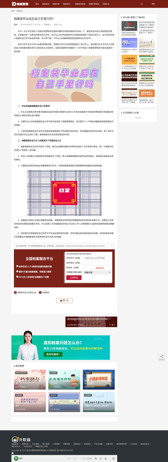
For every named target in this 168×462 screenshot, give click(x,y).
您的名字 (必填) (73, 258)
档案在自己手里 (21, 373)
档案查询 (45, 4)
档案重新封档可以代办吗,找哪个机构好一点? (146, 50)
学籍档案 (66, 444)
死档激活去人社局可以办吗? (129, 50)
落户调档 (45, 444)
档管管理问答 (121, 444)
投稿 (153, 4)
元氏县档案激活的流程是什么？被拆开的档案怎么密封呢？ (146, 31)
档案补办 (106, 4)
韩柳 (15, 24)
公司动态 (133, 444)
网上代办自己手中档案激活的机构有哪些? (129, 84)
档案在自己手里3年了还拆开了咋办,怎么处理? (146, 67)
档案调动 (76, 444)
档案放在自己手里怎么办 (26, 292)
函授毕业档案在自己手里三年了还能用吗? (129, 101)
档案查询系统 (80, 4)
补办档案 (35, 444)
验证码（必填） (85, 267)
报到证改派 (145, 444)
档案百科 (109, 444)
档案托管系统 (94, 4)
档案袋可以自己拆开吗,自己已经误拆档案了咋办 (146, 84)
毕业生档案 (98, 444)
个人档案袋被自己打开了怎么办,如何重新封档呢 (129, 67)
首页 (37, 4)
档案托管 (56, 4)
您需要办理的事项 (74, 272)
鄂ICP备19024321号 (65, 450)
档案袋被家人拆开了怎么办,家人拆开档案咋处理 (146, 101)
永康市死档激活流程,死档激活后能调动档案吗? (129, 34)
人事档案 (56, 444)
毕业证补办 (27, 446)
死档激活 (47, 24)
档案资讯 (66, 4)
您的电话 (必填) (73, 262)
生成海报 (88, 458)
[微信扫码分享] (96, 458)
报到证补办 (15, 446)
